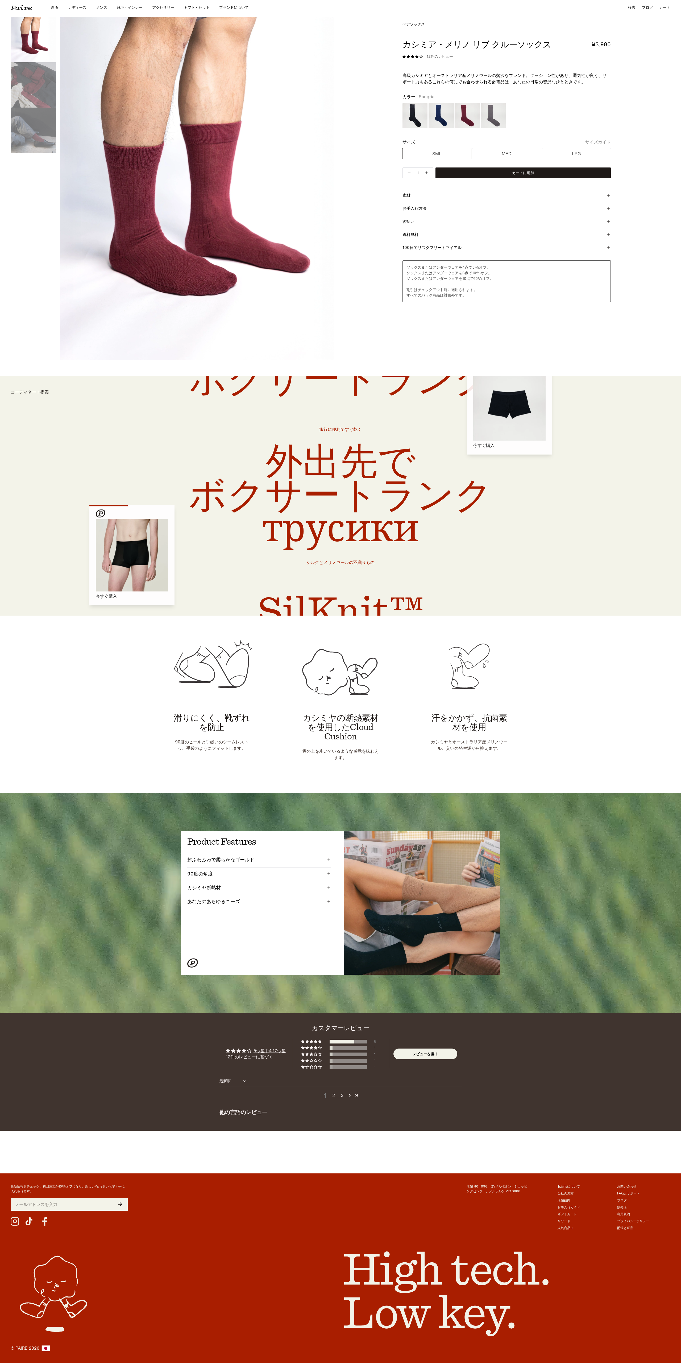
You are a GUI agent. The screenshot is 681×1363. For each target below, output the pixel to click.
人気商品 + (565, 1228)
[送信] (120, 1204)
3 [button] (342, 1095)
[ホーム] (31, 7)
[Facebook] (44, 1221)
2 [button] (333, 1095)
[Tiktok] (30, 1221)
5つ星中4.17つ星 (270, 1050)
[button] (311, 1041)
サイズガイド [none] (598, 142)
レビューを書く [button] (425, 1054)
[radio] (414, 115)
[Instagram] (15, 1221)
